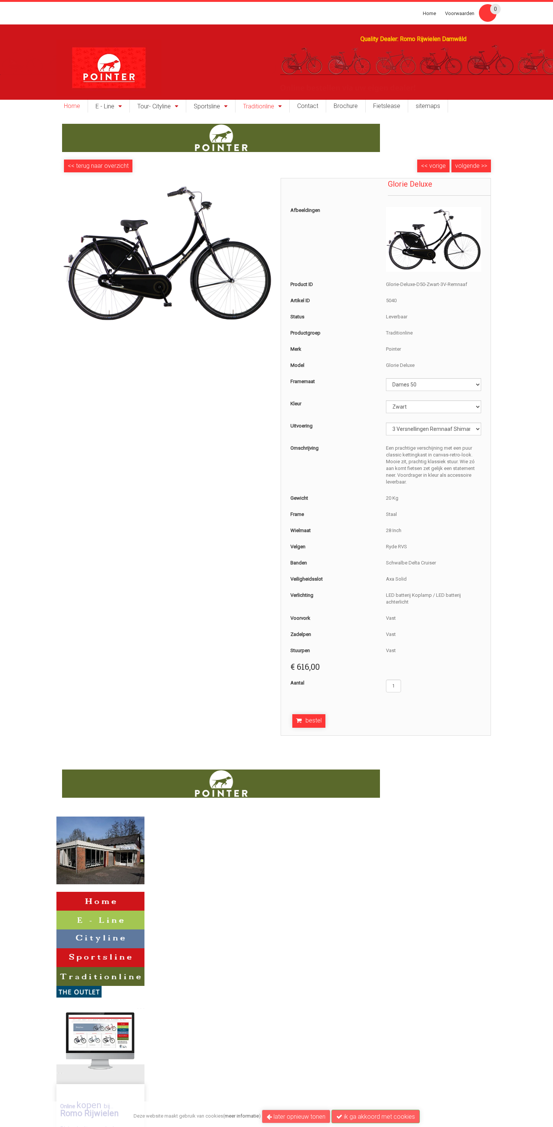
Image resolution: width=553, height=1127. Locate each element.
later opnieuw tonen (298, 1116)
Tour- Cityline (154, 106)
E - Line (105, 106)
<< (425, 165)
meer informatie (242, 1116)
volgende (471, 165)
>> (483, 165)
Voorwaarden (459, 13)
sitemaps (428, 106)
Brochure (346, 106)
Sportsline (207, 106)
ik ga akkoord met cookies (378, 1116)
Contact (307, 106)
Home (429, 13)
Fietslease (386, 106)
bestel (313, 720)
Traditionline (258, 106)
